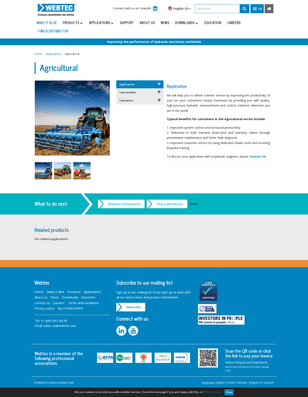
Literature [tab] (126, 100)
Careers (234, 22)
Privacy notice (45, 308)
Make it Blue (47, 22)
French (230, 382)
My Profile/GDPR (70, 308)
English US (255, 382)
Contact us (42, 303)
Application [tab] (127, 84)
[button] (257, 8)
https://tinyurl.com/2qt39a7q (246, 362)
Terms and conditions (83, 303)
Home (38, 54)
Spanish (268, 382)
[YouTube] (133, 330)
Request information (124, 204)
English (220, 382)
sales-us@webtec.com (60, 326)
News (165, 22)
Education (212, 22)
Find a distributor (53, 31)
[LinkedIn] (122, 330)
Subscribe (133, 307)
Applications (100, 22)
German (242, 382)
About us (147, 22)
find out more (212, 392)
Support (127, 22)
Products (71, 22)
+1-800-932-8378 (54, 321)
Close (229, 392)
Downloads (185, 22)
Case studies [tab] (127, 92)
